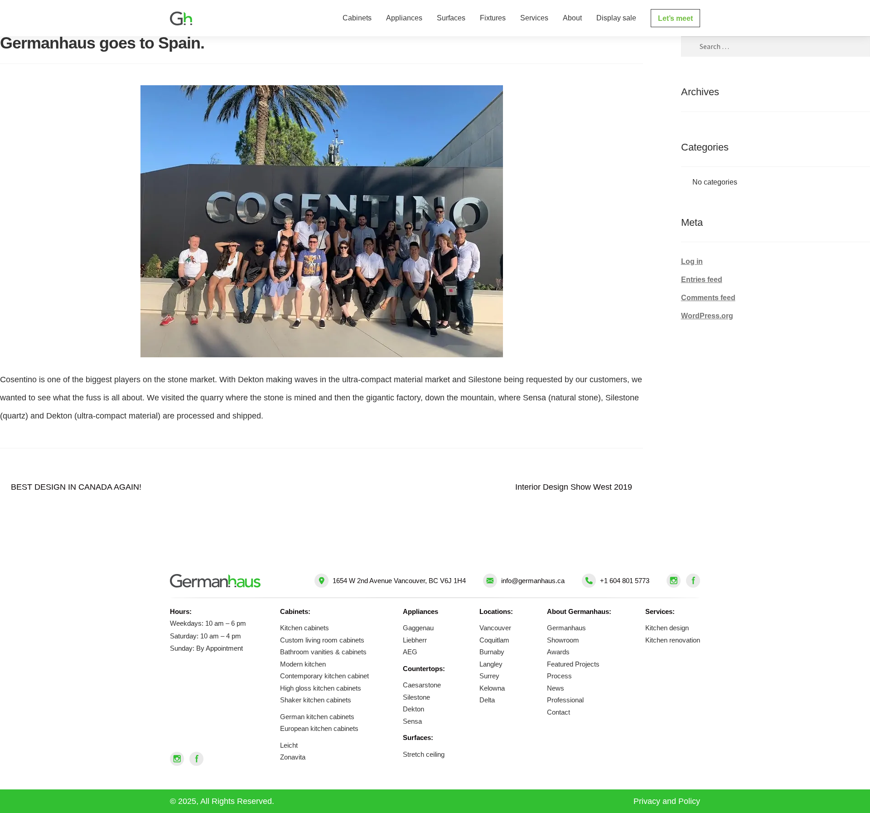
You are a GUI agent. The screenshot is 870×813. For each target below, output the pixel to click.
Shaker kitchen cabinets (315, 700)
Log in (692, 261)
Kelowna (492, 688)
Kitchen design (667, 628)
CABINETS (357, 18)
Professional (565, 700)
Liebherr (415, 640)
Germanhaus (566, 628)
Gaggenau (418, 628)
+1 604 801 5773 (624, 580)
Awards (558, 652)
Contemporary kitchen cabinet (324, 676)
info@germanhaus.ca (533, 580)
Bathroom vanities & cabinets (323, 652)
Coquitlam (494, 640)
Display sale (616, 18)
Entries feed (701, 279)
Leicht (289, 745)
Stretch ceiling (424, 754)
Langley (491, 664)
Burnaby (491, 652)
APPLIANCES (404, 18)
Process (559, 676)
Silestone (416, 697)
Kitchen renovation (672, 640)
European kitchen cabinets (319, 728)
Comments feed (708, 298)
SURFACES (451, 18)
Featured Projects (573, 664)
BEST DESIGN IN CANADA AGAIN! (75, 489)
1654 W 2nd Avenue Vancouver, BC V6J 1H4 (399, 580)
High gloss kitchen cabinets (320, 688)
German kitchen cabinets (317, 717)
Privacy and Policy (666, 801)
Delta (487, 700)
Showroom (563, 640)
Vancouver (495, 628)
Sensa (412, 721)
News (555, 688)
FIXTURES (493, 18)
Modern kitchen (303, 664)
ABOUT (572, 18)
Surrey (489, 676)
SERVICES (534, 18)
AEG (410, 652)
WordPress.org (707, 316)
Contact (558, 712)
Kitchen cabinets (304, 628)
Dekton (413, 709)
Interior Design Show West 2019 (573, 489)
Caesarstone (422, 685)
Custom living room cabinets (322, 640)
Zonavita (292, 757)
